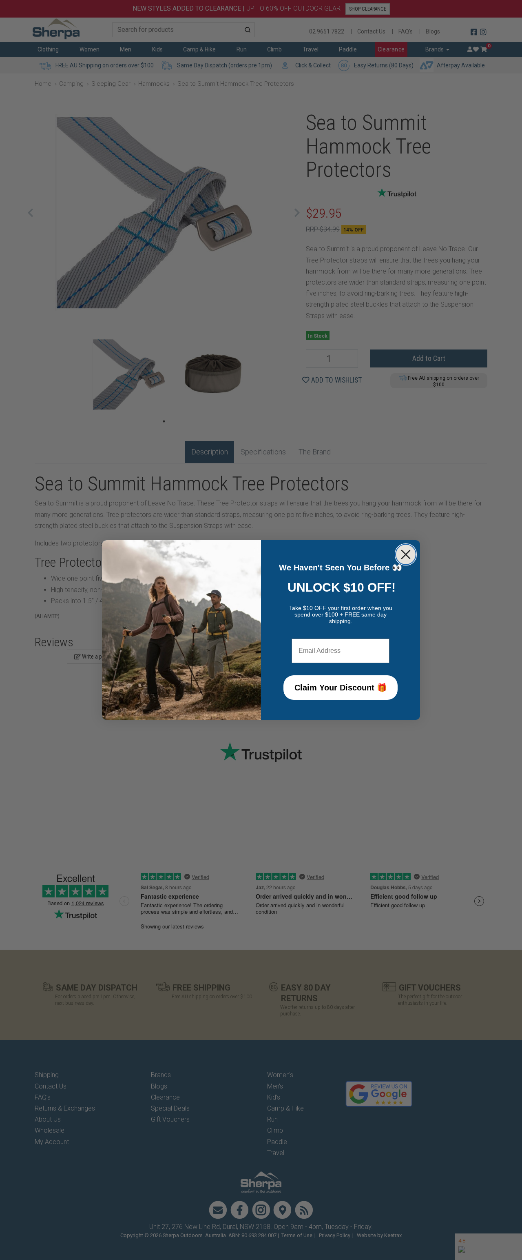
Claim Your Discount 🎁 (340, 687)
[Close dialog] (406, 554)
